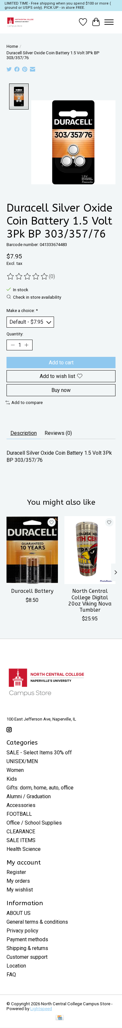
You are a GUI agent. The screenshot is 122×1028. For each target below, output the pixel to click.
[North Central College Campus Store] (20, 22)
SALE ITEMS (21, 840)
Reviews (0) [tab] (58, 433)
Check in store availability (37, 297)
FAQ (11, 974)
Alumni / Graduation (29, 796)
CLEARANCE (21, 831)
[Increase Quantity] (26, 345)
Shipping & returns (27, 948)
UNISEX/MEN (22, 761)
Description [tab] (23, 433)
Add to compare (27, 402)
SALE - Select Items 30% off (39, 752)
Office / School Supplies (34, 823)
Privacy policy (22, 931)
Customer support (27, 957)
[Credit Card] (60, 1018)
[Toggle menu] (108, 22)
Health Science (24, 849)
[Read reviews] (28, 276)
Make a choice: (22, 310)
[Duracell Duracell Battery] (32, 550)
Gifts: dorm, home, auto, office (40, 788)
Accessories (21, 805)
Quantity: (15, 334)
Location (16, 966)
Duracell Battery (32, 591)
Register (16, 872)
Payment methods (27, 939)
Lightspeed (41, 1008)
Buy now (61, 390)
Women (15, 770)
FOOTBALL (19, 814)
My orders (18, 881)
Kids (12, 779)
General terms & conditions (37, 922)
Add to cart (61, 362)
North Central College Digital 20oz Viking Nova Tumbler (90, 600)
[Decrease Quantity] (12, 345)
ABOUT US (19, 913)
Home (12, 46)
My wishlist (20, 890)
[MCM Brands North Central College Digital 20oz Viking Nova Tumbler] (90, 550)
